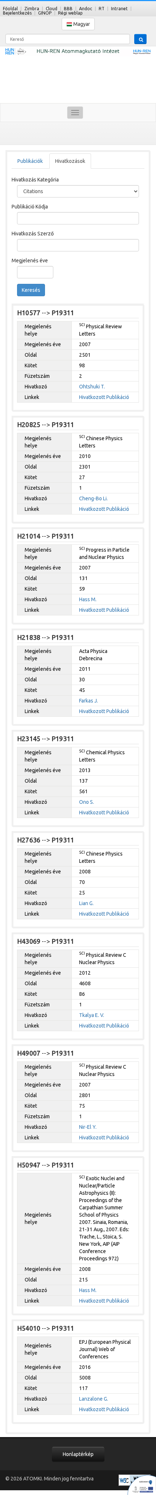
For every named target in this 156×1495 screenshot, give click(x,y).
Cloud (51, 8)
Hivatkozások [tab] (70, 161)
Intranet (119, 8)
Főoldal (10, 8)
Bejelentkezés (17, 13)
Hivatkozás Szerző (33, 233)
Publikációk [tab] (30, 161)
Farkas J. (88, 701)
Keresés (31, 290)
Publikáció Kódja (30, 207)
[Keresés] (140, 39)
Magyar (81, 24)
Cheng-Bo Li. (93, 498)
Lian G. (86, 903)
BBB (68, 8)
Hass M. (88, 599)
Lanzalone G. (93, 1399)
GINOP (45, 13)
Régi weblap (70, 13)
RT (101, 8)
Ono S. (86, 802)
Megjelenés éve (30, 260)
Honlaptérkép (78, 1454)
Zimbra (31, 8)
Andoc (85, 8)
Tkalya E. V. (91, 1015)
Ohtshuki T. (92, 387)
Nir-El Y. (88, 1127)
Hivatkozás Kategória (35, 180)
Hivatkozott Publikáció (104, 397)
